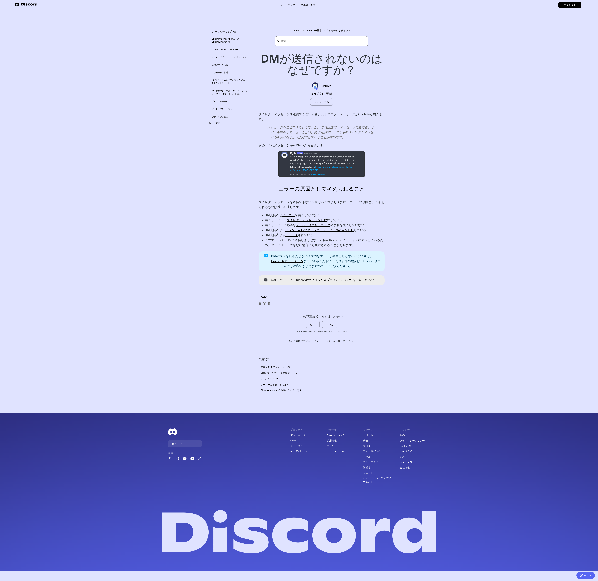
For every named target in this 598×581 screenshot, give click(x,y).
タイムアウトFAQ (270, 379)
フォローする (321, 102)
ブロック (291, 235)
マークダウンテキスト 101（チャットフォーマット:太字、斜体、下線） (229, 92)
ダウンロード (297, 435)
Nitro (293, 440)
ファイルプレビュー (221, 117)
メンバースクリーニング (313, 225)
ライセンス (406, 462)
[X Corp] (264, 303)
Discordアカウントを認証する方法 (279, 373)
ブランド (332, 446)
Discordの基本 (313, 30)
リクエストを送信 (308, 5)
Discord (296, 30)
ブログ (367, 446)
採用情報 (332, 440)
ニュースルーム (335, 451)
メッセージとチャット (338, 30)
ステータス (296, 446)
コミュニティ (370, 462)
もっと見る (214, 123)
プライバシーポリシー (412, 440)
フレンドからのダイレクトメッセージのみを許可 (319, 230)
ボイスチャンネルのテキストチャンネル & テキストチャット (230, 81)
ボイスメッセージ (220, 102)
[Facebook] (260, 303)
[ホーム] (26, 5)
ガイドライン (407, 451)
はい (312, 324)
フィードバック (286, 5)
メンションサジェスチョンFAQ (226, 50)
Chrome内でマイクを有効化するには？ (281, 390)
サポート (368, 435)
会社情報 (405, 467)
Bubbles (325, 86)
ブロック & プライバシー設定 (276, 367)
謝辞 (402, 457)
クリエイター (370, 457)
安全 (365, 440)
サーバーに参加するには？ (275, 384)
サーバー (288, 215)
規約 (402, 435)
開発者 (367, 467)
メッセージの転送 (220, 73)
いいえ (329, 324)
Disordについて (335, 435)
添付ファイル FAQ (220, 65)
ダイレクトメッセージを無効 (307, 220)
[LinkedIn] (269, 303)
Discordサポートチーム (287, 261)
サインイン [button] (570, 5)
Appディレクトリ (300, 451)
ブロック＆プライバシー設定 (331, 280)
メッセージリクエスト (222, 109)
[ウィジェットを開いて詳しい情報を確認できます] (585, 575)
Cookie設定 (406, 446)
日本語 (176, 444)
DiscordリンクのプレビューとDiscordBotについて (225, 40)
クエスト (368, 473)
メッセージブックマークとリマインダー (230, 57)
